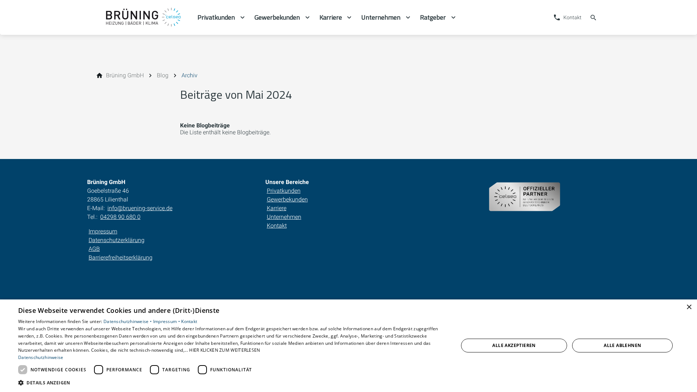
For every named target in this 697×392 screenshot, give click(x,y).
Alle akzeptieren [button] (513, 345)
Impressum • (167, 321)
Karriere (276, 208)
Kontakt (277, 225)
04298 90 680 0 (120, 216)
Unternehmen (284, 216)
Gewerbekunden (287, 199)
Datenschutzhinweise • (128, 321)
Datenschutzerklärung (116, 240)
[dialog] (348, 345)
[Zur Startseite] (142, 17)
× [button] (689, 307)
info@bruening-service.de (139, 208)
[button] (231, 382)
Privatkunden (284, 190)
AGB (94, 248)
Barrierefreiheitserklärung (120, 257)
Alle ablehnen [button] (622, 345)
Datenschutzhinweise (41, 357)
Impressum (103, 231)
